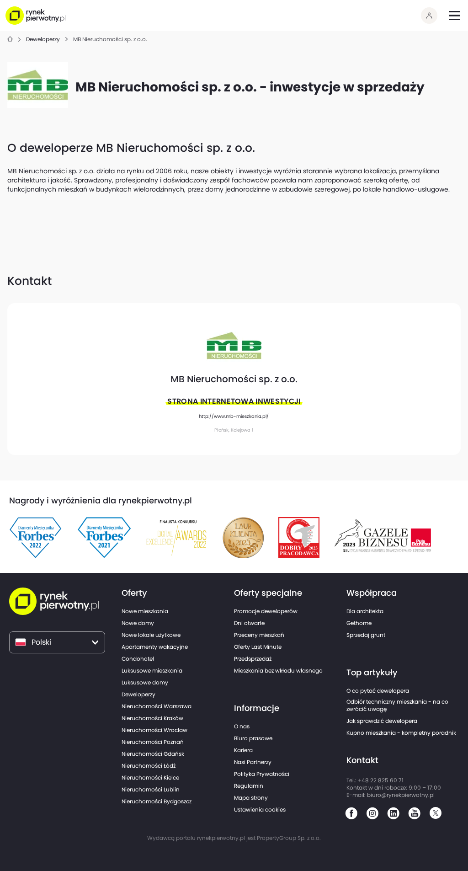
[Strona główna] (10, 39)
